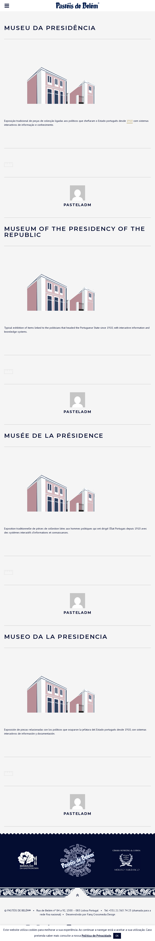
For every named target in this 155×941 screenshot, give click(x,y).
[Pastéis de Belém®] (77, 5)
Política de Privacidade (96, 935)
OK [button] (117, 935)
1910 (130, 121)
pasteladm (77, 205)
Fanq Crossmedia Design (101, 914)
